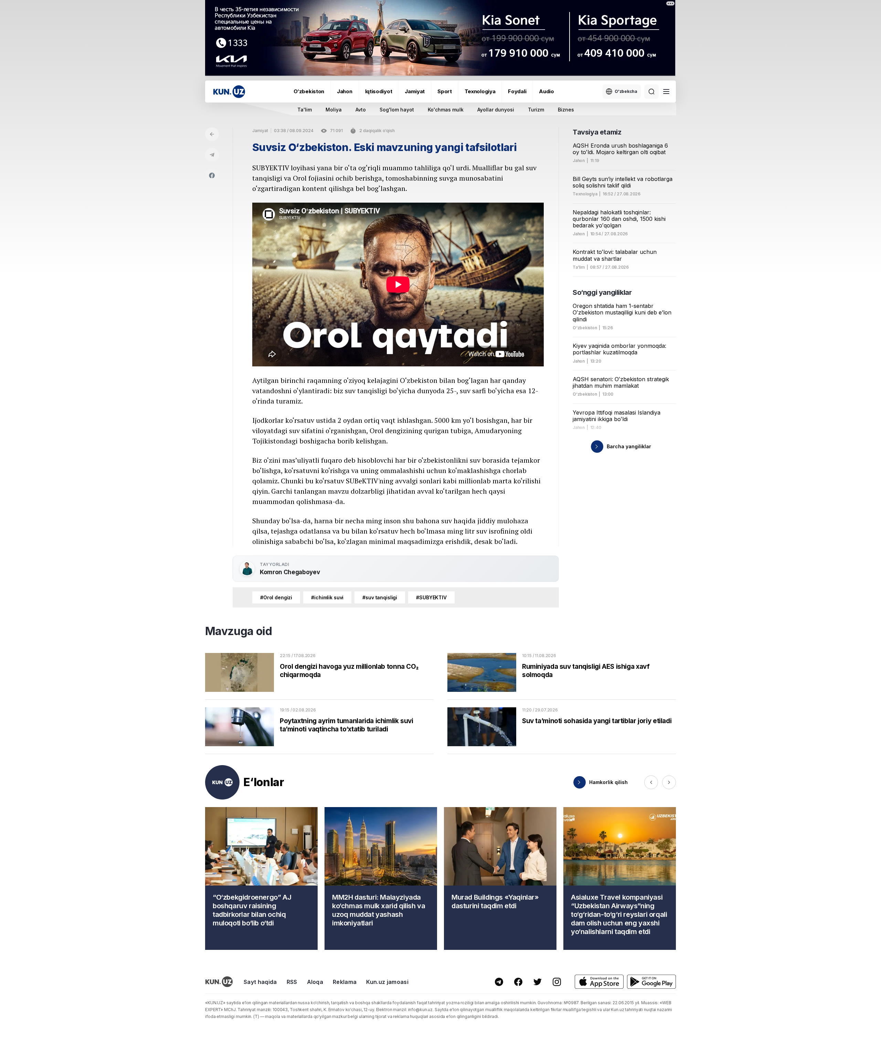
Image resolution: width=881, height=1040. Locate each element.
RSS (292, 981)
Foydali (517, 91)
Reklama (345, 981)
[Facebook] (212, 175)
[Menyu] (666, 91)
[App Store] (599, 982)
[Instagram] (557, 982)
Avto (360, 109)
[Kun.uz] (229, 91)
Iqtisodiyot (378, 91)
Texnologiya (480, 91)
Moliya (334, 109)
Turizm (536, 109)
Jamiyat (415, 91)
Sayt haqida (260, 981)
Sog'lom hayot (397, 109)
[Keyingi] (669, 782)
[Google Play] (651, 982)
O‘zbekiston (309, 91)
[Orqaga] (212, 134)
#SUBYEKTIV (431, 597)
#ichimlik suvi (327, 597)
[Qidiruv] (651, 91)
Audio (546, 91)
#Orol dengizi (276, 597)
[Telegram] (212, 155)
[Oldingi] (651, 782)
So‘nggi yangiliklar (602, 292)
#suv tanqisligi (379, 597)
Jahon (344, 91)
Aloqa (315, 981)
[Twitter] (537, 982)
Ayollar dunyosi (495, 109)
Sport (444, 91)
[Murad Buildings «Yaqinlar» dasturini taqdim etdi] (500, 878)
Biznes (566, 109)
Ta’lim (579, 267)
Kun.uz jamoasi (387, 981)
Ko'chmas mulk (446, 109)
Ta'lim (304, 109)
